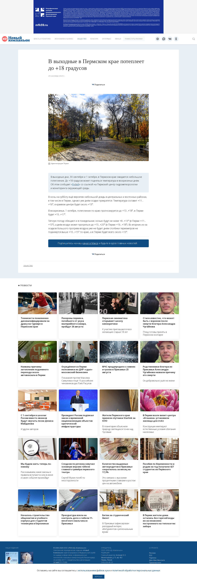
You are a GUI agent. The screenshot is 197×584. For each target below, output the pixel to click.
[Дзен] (157, 38)
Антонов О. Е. (121, 555)
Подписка (152, 558)
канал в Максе (90, 243)
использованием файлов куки (94, 570)
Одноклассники (155, 562)
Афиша (118, 39)
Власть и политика (42, 39)
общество (28, 266)
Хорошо (98, 576)
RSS (150, 555)
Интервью (106, 39)
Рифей (75, 184)
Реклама (152, 553)
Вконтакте (161, 560)
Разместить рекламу (134, 39)
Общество (81, 39)
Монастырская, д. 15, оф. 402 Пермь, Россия (111, 558)
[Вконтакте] (170, 38)
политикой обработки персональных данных (136, 570)
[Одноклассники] (176, 38)
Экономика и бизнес (64, 39)
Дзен (151, 560)
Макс (155, 560)
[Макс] (163, 38)
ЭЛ (60, 562)
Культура (94, 39)
